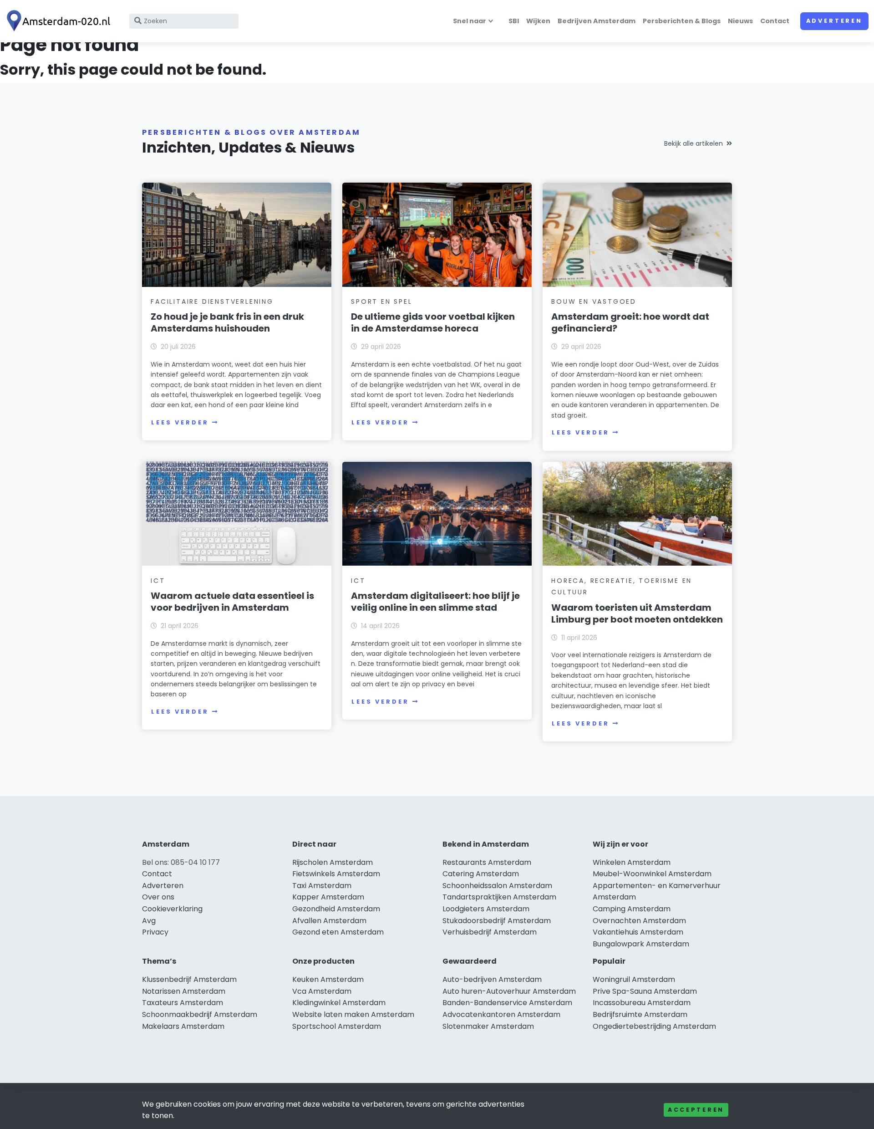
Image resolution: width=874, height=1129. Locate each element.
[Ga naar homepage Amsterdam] (60, 21)
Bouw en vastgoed (593, 301)
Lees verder (179, 422)
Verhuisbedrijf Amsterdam (489, 932)
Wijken (538, 21)
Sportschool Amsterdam (336, 1026)
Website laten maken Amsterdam (353, 1014)
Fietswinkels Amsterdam (336, 873)
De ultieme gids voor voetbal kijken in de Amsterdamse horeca (433, 322)
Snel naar (469, 21)
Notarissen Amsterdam (183, 991)
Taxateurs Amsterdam (182, 1002)
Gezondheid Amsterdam (336, 909)
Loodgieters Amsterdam (485, 909)
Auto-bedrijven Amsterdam (492, 979)
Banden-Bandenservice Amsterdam (507, 1002)
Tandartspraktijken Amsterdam (499, 897)
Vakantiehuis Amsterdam (638, 932)
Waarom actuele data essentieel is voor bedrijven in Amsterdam (232, 601)
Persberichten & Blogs (682, 21)
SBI (513, 21)
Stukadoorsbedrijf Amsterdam (496, 920)
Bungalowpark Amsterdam (641, 944)
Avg (149, 920)
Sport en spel (381, 301)
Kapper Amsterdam (328, 897)
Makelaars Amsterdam (183, 1026)
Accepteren (696, 1110)
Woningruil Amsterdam (634, 979)
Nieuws (740, 21)
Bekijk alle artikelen (693, 143)
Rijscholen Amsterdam (332, 862)
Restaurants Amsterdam (486, 862)
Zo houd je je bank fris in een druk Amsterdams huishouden (227, 322)
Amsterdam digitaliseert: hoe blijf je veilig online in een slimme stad (435, 601)
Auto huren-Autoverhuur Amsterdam (509, 991)
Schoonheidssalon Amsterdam (497, 885)
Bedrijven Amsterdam (596, 21)
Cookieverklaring (172, 909)
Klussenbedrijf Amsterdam (189, 979)
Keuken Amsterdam (328, 979)
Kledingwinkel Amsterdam (339, 1002)
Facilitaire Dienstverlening (212, 301)
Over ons (158, 897)
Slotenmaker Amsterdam (488, 1026)
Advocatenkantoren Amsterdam (501, 1014)
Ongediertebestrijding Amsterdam (654, 1026)
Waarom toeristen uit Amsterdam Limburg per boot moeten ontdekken (637, 613)
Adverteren (834, 21)
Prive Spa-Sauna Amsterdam (645, 991)
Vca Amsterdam (321, 991)
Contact (774, 21)
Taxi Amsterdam (321, 885)
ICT (158, 580)
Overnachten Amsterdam (639, 920)
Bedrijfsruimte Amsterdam (640, 1014)
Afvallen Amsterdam (329, 920)
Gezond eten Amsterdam (338, 932)
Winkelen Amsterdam (632, 862)
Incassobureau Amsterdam (642, 1002)
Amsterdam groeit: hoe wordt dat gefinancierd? (630, 322)
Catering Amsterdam (480, 873)
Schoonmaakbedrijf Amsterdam (199, 1014)
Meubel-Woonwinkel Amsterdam (652, 873)
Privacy (155, 932)
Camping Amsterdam (632, 909)
